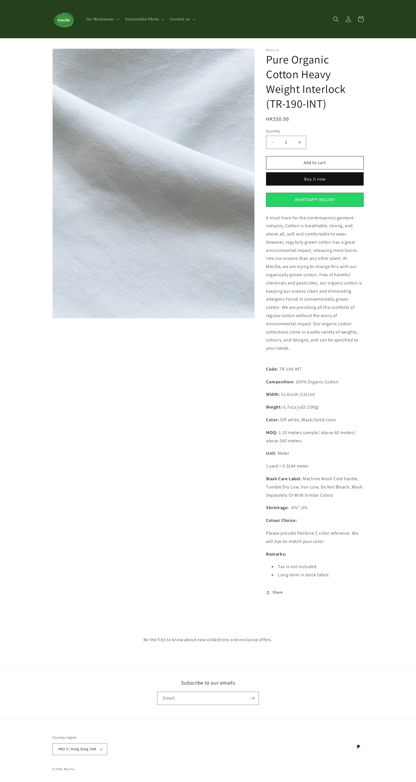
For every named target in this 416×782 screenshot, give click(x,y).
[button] (102, 19)
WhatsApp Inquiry (315, 200)
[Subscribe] (252, 698)
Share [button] (278, 592)
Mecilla (69, 769)
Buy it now (315, 179)
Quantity (273, 131)
